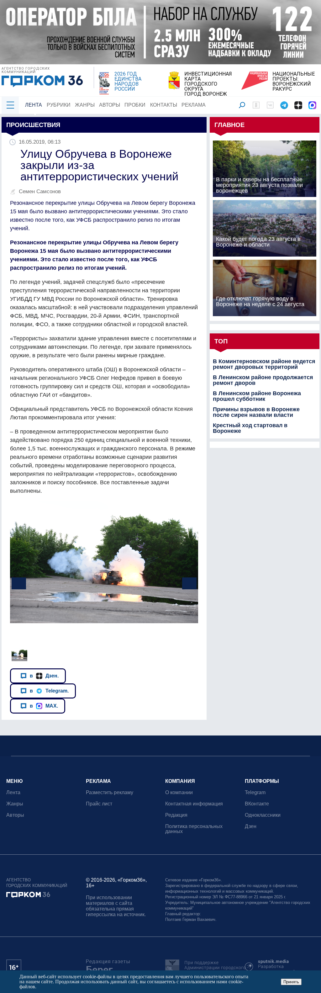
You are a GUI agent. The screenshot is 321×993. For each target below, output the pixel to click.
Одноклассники (263, 815)
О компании (179, 792)
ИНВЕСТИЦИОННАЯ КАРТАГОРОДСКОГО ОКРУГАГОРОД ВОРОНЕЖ (208, 84)
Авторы (109, 105)
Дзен (250, 826)
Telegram (255, 792)
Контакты (163, 105)
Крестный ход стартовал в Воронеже (250, 428)
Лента (33, 105)
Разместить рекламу (109, 792)
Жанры (85, 105)
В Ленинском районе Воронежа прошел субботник (257, 396)
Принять (291, 982)
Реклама (194, 105)
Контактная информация (194, 803)
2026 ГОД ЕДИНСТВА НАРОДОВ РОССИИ (127, 82)
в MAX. (44, 706)
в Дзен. (44, 675)
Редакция (176, 815)
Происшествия (33, 124)
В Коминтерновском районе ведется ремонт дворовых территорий (264, 364)
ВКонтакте (257, 803)
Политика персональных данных (194, 829)
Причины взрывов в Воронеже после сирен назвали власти (256, 412)
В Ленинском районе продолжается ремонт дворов (263, 380)
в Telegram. (49, 690)
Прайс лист (99, 803)
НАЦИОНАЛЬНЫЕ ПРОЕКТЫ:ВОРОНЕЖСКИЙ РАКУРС (293, 82)
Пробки (134, 105)
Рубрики (59, 105)
